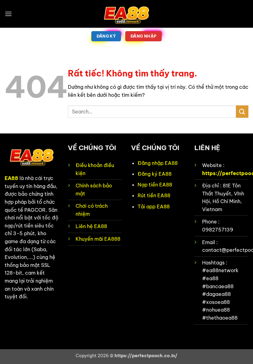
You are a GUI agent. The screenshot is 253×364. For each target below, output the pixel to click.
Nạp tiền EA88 (155, 185)
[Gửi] (242, 111)
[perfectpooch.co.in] (126, 14)
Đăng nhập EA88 (158, 163)
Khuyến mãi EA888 (98, 239)
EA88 (11, 178)
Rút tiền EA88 (154, 195)
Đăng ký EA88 (155, 174)
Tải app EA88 (154, 206)
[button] (8, 13)
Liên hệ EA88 (91, 226)
